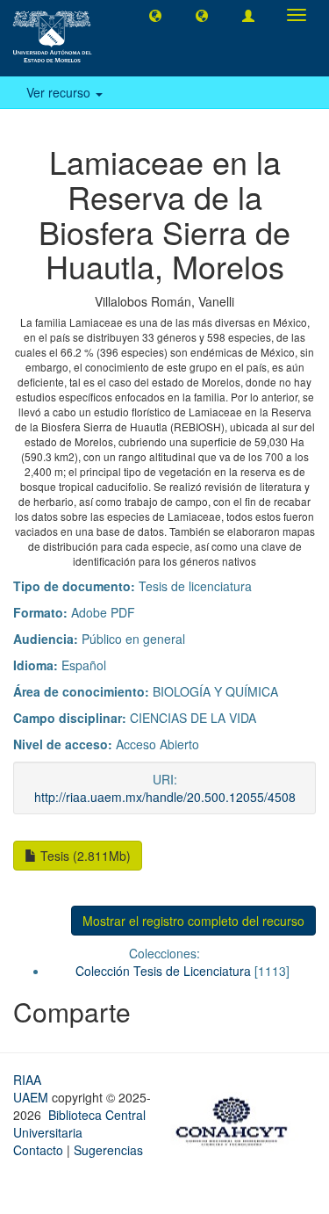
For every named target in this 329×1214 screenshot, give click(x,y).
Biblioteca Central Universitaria (79, 1123)
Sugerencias (108, 1150)
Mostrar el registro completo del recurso (193, 920)
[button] (155, 15)
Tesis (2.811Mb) (84, 855)
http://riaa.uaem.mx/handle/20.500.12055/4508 (165, 797)
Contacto (38, 1150)
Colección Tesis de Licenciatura (163, 970)
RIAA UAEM (32, 1088)
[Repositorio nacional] (237, 1118)
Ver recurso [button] (60, 92)
